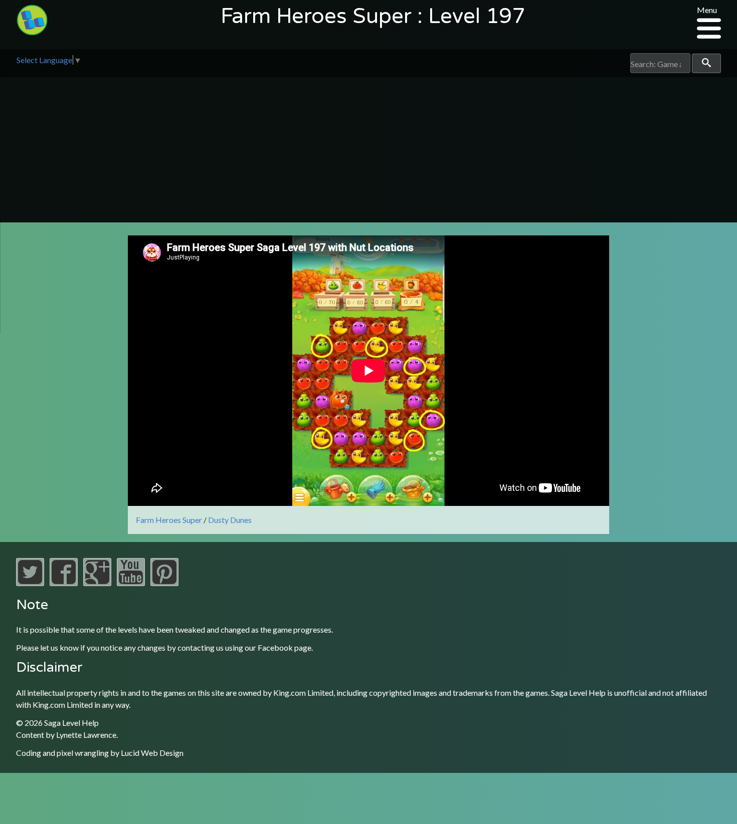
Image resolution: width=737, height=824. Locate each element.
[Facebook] (64, 583)
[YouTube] (131, 583)
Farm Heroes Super (169, 519)
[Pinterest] (164, 583)
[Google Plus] (97, 583)
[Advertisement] (368, 152)
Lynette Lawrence (86, 734)
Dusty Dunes (230, 519)
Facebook (275, 647)
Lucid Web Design (152, 752)
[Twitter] (30, 583)
